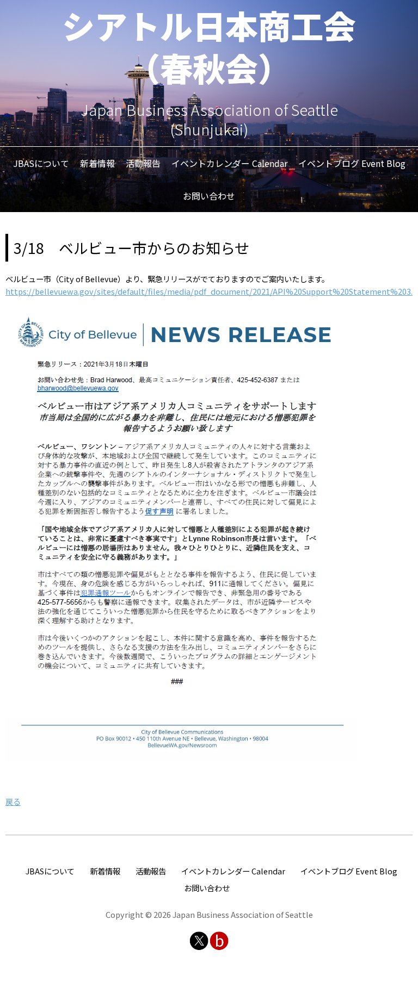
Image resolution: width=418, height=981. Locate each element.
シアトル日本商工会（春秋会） (209, 46)
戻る (13, 801)
